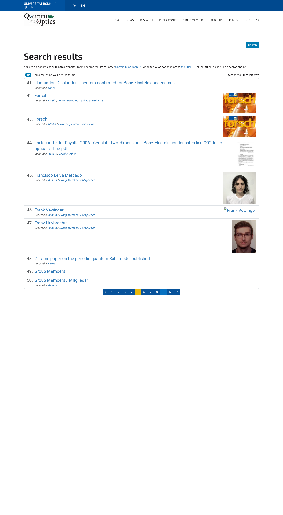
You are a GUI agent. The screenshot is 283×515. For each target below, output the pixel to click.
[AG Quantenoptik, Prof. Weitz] (40, 19)
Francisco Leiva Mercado (58, 175)
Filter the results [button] (235, 74)
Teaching (217, 20)
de (75, 5)
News (130, 20)
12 (170, 292)
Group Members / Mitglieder (76, 180)
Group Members (193, 20)
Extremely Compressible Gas (76, 124)
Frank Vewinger (49, 210)
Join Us (233, 20)
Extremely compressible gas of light (80, 100)
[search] (256, 22)
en (83, 5)
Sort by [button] (252, 74)
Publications (167, 20)
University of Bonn (126, 66)
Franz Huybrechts (51, 222)
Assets (52, 153)
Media (52, 100)
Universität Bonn (37, 3)
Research (146, 20)
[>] (177, 292)
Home (116, 20)
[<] (106, 292)
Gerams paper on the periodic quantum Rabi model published (92, 258)
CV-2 (247, 20)
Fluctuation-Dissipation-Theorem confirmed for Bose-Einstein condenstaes (104, 82)
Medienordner (67, 153)
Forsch (40, 95)
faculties (186, 66)
